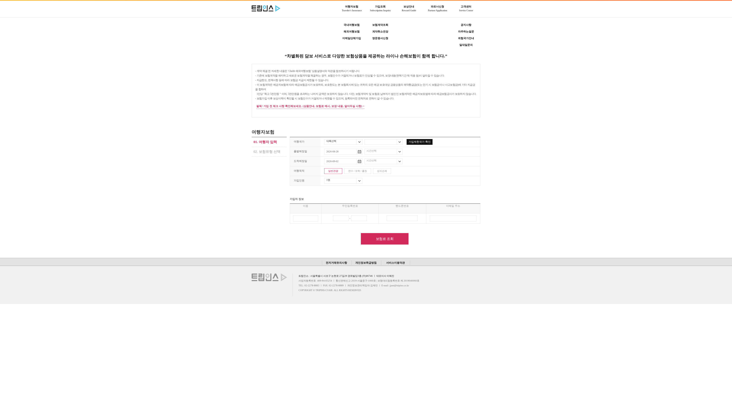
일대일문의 (466, 44)
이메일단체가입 (351, 38)
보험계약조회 (380, 24)
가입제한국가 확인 (420, 141)
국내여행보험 (352, 24)
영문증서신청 (380, 38)
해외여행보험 (352, 31)
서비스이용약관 (395, 262)
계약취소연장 (380, 31)
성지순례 (382, 171)
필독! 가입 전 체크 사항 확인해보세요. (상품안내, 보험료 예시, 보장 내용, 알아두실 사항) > (310, 106)
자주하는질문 (466, 31)
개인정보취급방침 (366, 262)
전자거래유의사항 (336, 262)
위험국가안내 (466, 38)
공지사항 (466, 24)
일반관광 (333, 171)
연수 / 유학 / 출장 (357, 171)
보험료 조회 (384, 239)
